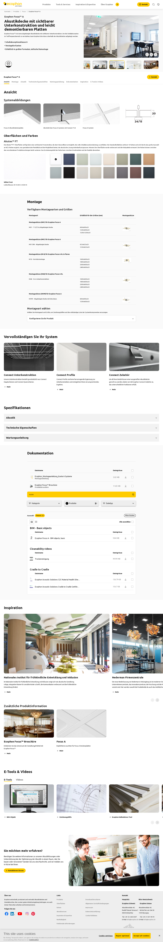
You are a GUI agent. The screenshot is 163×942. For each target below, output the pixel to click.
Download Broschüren (92, 899)
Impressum (89, 907)
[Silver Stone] (109, 172)
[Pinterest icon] (33, 915)
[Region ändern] (158, 4)
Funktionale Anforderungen (66, 923)
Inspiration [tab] (84, 82)
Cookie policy (34, 940)
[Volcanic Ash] (95, 172)
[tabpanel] (81, 804)
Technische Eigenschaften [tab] (38, 82)
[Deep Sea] (69, 159)
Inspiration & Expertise (64, 915)
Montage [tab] (15, 82)
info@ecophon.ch (132, 919)
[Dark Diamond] (69, 172)
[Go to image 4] (117, 64)
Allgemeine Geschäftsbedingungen (97, 903)
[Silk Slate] (122, 172)
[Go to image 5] (134, 64)
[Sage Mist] (82, 159)
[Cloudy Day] (82, 172)
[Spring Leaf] (122, 159)
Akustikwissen (61, 911)
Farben (59, 907)
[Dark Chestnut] (135, 172)
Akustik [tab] (23, 82)
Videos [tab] (19, 779)
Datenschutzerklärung (92, 911)
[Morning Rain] (95, 159)
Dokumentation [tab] (72, 82)
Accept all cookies (141, 936)
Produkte (16, 11)
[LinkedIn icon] (12, 915)
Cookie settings (106, 936)
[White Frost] (55, 159)
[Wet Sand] (148, 159)
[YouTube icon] (20, 915)
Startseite (7, 11)
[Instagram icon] (27, 915)
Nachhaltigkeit (61, 919)
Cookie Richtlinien (91, 915)
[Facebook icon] (6, 915)
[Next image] (155, 54)
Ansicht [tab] (6, 82)
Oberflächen (61, 903)
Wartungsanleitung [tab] (57, 82)
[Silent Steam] (55, 172)
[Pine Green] (135, 159)
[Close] (159, 935)
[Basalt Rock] (148, 172)
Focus (24, 11)
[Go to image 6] (151, 64)
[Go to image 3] (100, 64)
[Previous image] (147, 54)
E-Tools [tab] (8, 779)
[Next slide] (157, 700)
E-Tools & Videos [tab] (96, 82)
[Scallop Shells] (109, 159)
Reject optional (122, 936)
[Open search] (153, 4)
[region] (81, 936)
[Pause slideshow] (151, 54)
